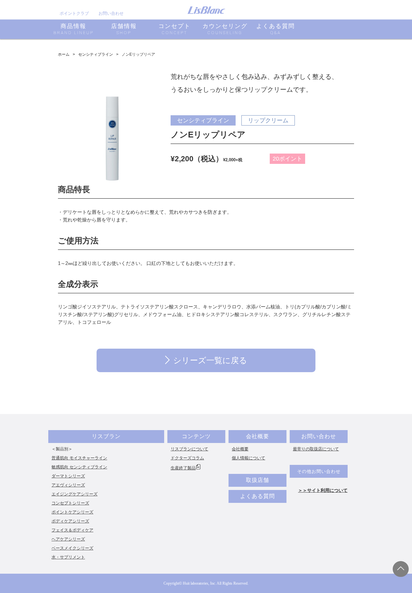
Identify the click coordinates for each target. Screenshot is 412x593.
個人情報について (248, 458)
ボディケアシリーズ (70, 521)
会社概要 (257, 436)
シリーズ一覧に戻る (210, 360)
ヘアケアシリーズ (68, 539)
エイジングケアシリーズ (75, 494)
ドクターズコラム (187, 458)
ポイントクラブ (74, 13)
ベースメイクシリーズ (72, 548)
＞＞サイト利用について (323, 490)
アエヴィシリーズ (68, 485)
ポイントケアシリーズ (72, 512)
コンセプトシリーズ (70, 503)
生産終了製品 (183, 468)
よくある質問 (257, 496)
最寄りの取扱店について (316, 449)
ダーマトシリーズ (68, 476)
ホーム (64, 54)
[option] (112, 131)
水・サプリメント (68, 557)
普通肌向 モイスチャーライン (79, 458)
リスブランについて (189, 449)
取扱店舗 (257, 480)
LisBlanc (206, 10)
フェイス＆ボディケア (72, 530)
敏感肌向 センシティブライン (79, 467)
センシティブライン (95, 54)
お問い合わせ (111, 13)
